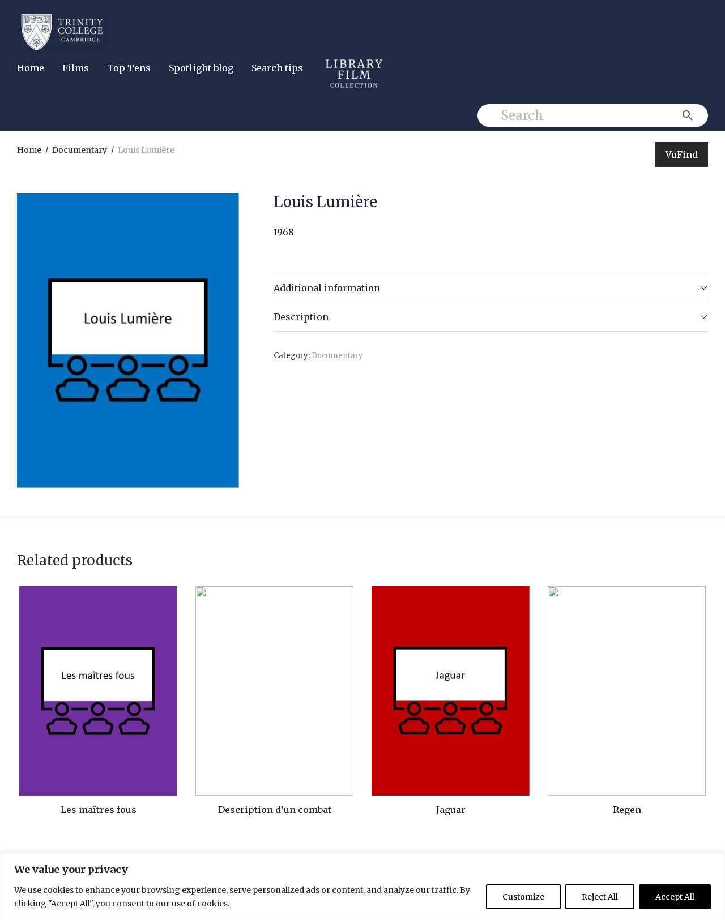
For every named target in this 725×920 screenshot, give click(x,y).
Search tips (277, 68)
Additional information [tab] (327, 288)
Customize (523, 897)
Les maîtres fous (99, 809)
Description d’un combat (274, 809)
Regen (627, 809)
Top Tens (129, 68)
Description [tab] (301, 317)
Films (75, 68)
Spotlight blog (201, 68)
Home (30, 68)
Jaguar (451, 809)
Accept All (674, 897)
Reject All (600, 897)
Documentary (79, 150)
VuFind (682, 154)
